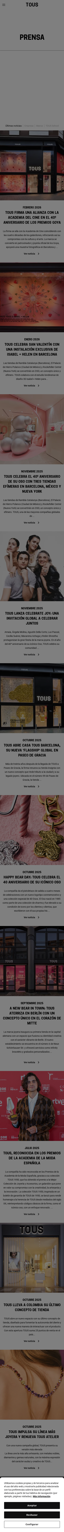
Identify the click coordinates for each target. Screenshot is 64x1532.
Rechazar (32, 1515)
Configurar (32, 1524)
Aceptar (32, 1505)
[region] (32, 1504)
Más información (41, 1496)
